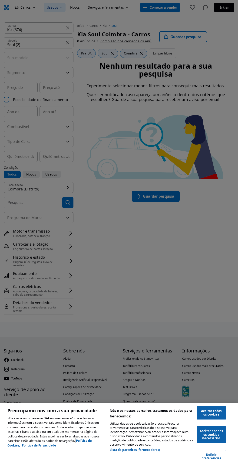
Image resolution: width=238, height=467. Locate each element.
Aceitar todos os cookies (211, 413)
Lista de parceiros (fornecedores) (135, 450)
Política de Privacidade (39, 445)
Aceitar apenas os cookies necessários (211, 434)
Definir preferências (211, 456)
